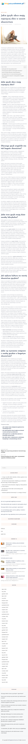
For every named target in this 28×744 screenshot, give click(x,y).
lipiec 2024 (4, 596)
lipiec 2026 (4, 589)
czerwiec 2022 (5, 616)
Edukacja (3, 528)
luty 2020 (4, 680)
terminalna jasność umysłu (6, 558)
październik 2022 (5, 614)
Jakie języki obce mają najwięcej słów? (9, 68)
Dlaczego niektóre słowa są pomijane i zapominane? (12, 507)
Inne (2, 531)
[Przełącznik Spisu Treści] (24, 67)
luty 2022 (4, 625)
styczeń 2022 (5, 627)
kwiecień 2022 (5, 621)
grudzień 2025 (5, 593)
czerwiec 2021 (5, 643)
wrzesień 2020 (5, 664)
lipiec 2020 (4, 668)
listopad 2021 (5, 632)
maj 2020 (4, 673)
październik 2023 (5, 605)
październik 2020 (5, 661)
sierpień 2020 (5, 666)
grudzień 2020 (5, 657)
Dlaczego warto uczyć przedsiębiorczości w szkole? (12, 716)
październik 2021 (5, 634)
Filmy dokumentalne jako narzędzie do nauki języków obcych (14, 504)
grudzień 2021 (5, 630)
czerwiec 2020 (5, 670)
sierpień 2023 (5, 609)
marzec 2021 (4, 650)
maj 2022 (4, 618)
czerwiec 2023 (5, 612)
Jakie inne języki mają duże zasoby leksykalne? (11, 72)
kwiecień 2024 (5, 600)
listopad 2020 (5, 659)
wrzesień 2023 (5, 607)
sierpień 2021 (5, 639)
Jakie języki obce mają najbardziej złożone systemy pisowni (13, 514)
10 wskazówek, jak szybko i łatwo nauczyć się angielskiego (13, 728)
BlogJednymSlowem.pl (13, 740)
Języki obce (4, 12)
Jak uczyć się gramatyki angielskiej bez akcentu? (11, 501)
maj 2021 (4, 646)
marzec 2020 (4, 677)
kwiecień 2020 (5, 675)
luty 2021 (4, 652)
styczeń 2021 (5, 655)
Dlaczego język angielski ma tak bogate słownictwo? (12, 70)
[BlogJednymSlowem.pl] (12, 3)
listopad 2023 (5, 602)
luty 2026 (4, 591)
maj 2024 (4, 598)
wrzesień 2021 (5, 636)
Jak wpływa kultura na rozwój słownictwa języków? (12, 74)
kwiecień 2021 (5, 648)
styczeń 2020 (5, 682)
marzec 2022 (4, 623)
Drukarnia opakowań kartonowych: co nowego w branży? (14, 492)
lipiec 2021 (4, 641)
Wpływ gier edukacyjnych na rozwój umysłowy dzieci (12, 714)
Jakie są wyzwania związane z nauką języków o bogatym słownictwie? (13, 76)
